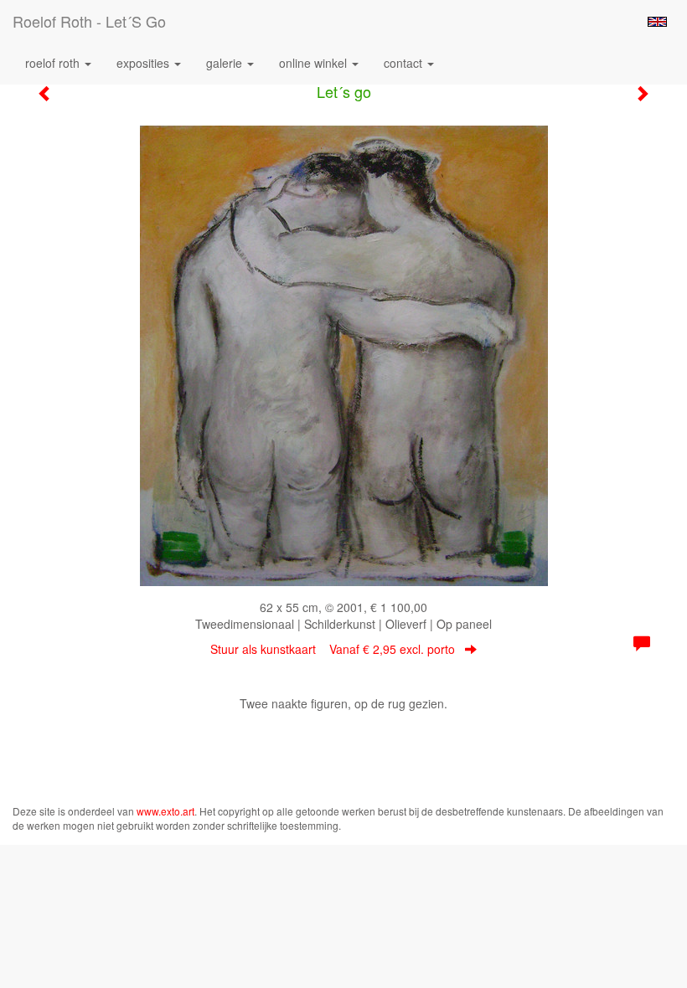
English (657, 22)
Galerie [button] (225, 62)
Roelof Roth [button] (54, 62)
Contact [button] (405, 62)
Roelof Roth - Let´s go (89, 21)
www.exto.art (165, 811)
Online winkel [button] (314, 62)
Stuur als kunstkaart (332, 649)
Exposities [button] (144, 62)
